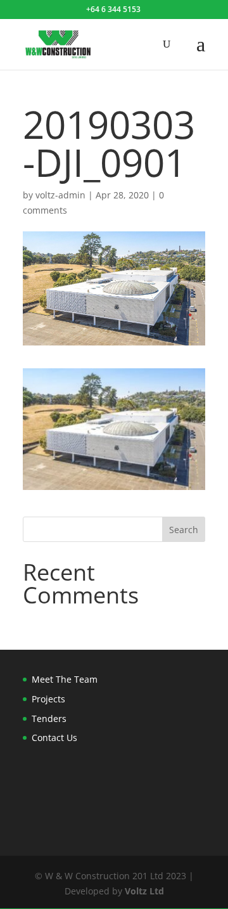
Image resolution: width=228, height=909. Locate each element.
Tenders (49, 718)
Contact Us (54, 738)
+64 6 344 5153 (113, 9)
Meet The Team (65, 679)
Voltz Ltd (144, 891)
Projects (48, 699)
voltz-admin (60, 195)
